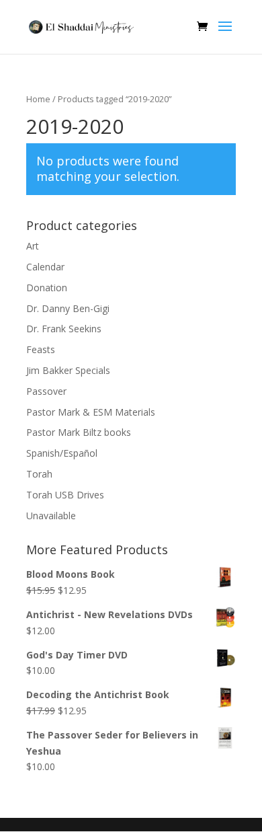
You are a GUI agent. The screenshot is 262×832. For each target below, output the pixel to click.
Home (38, 99)
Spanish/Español (61, 453)
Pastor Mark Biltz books (78, 432)
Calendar (45, 266)
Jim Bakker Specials (68, 370)
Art (32, 245)
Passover (46, 391)
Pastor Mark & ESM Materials (90, 412)
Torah (39, 473)
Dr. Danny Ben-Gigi (68, 308)
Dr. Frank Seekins (63, 328)
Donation (46, 287)
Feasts (40, 349)
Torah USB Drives (65, 494)
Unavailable (51, 515)
